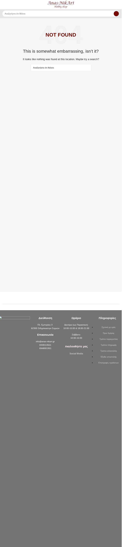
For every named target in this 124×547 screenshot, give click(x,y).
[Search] (116, 13)
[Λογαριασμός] (118, 5)
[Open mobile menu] (3, 5)
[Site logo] (61, 4)
